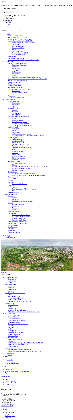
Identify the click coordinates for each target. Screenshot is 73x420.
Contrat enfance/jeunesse (19, 122)
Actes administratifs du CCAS (17, 51)
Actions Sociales (17, 129)
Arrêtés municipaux (18, 139)
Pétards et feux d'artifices (19, 156)
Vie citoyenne (16, 68)
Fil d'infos (15, 111)
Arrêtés (14, 49)
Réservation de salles (14, 82)
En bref (14, 197)
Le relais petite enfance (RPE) (21, 123)
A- (9, 27)
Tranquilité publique (18, 141)
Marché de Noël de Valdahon (17, 222)
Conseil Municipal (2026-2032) (17, 37)
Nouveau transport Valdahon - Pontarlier (24, 189)
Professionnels (16, 72)
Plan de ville (12, 230)
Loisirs (14, 75)
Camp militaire (12, 213)
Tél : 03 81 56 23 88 (7, 406)
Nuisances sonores (17, 146)
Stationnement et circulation (20, 144)
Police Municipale (13, 137)
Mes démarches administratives (17, 63)
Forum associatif (13, 225)
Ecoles (14, 118)
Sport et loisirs (12, 172)
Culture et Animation (14, 161)
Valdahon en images (18, 204)
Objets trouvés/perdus (18, 158)
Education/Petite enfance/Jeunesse (18, 116)
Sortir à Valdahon (10, 237)
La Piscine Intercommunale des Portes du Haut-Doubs (28, 175)
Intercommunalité (13, 211)
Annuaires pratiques (14, 101)
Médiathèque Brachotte (19, 163)
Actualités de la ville (14, 108)
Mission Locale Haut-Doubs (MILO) (23, 125)
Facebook (7, 235)
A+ (9, 24)
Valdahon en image (14, 232)
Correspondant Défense (19, 220)
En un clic (11, 182)
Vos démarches (9, 61)
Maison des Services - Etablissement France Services (28, 135)
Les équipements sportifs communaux (23, 173)
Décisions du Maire (18, 48)
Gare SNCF (15, 187)
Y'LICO (14, 191)
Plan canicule (16, 132)
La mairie (7, 34)
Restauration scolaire (14, 85)
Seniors (14, 130)
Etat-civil (15, 67)
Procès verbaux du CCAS (20, 53)
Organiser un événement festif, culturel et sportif (26, 77)
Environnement (13, 177)
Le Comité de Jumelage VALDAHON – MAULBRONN (29, 166)
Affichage (11, 94)
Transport (11, 185)
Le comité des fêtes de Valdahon (22, 168)
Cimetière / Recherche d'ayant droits (19, 89)
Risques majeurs (17, 160)
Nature (14, 178)
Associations (16, 73)
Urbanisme (11, 96)
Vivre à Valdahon (10, 99)
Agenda (14, 110)
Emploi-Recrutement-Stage (16, 58)
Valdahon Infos (16, 113)
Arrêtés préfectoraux (18, 142)
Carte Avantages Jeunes (15, 87)
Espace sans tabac (13, 192)
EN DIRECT (16, 115)
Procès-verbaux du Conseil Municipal (23, 42)
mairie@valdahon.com (7, 404)
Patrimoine (15, 199)
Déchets (10, 180)
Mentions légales (10, 416)
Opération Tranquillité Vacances (21, 147)
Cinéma (14, 165)
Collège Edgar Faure (18, 120)
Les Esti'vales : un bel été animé (17, 223)
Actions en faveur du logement (21, 134)
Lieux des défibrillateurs (19, 184)
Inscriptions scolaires (14, 84)
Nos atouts (15, 208)
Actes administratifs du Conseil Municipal (20, 41)
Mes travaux (16, 70)
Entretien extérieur (17, 151)
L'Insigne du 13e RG (18, 218)
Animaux (15, 153)
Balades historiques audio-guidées (22, 201)
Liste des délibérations (18, 46)
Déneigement (16, 154)
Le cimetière (16, 91)
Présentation (15, 206)
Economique (16, 103)
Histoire (10, 196)
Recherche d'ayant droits (19, 92)
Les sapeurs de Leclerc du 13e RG (22, 216)
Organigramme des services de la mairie (20, 39)
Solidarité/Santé (13, 127)
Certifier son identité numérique (17, 80)
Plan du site (8, 414)
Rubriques (4, 272)
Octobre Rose (12, 227)
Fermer (3, 1)
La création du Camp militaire (21, 215)
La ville (10, 203)
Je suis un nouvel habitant (16, 98)
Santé (13, 106)
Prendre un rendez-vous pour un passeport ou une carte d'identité (27, 79)
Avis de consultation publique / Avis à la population (23, 60)
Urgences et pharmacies (19, 65)
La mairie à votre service (15, 36)
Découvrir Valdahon (11, 194)
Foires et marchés (17, 170)
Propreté (14, 149)
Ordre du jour (16, 44)
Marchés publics (13, 56)
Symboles (15, 209)
